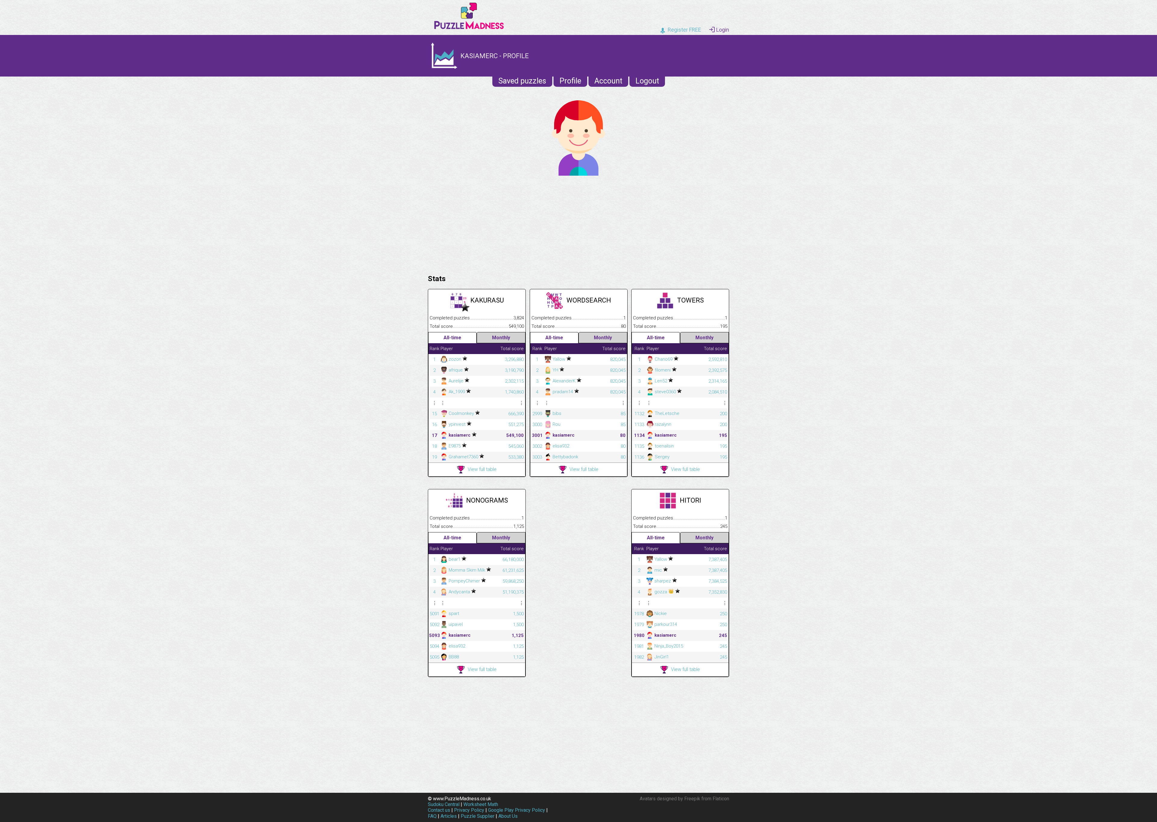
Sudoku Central (443, 804)
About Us (508, 816)
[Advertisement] (578, 223)
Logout (647, 81)
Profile (570, 81)
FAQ (432, 816)
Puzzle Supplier (477, 816)
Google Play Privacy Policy (516, 810)
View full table (482, 469)
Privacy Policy (469, 810)
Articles (449, 816)
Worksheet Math (480, 804)
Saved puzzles (522, 81)
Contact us (439, 810)
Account (608, 81)
